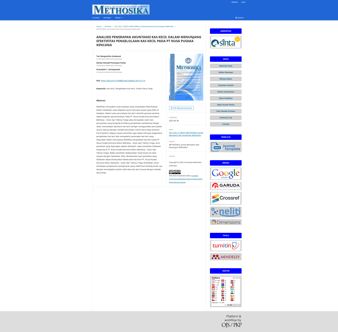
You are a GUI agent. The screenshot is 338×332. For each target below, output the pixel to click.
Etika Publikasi (226, 98)
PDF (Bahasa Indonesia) (182, 108)
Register (235, 2)
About (118, 17)
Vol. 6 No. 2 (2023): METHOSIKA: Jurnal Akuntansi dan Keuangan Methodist (143, 26)
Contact (225, 124)
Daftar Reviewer (226, 72)
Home (98, 26)
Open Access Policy (225, 104)
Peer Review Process (226, 111)
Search (240, 17)
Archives (107, 17)
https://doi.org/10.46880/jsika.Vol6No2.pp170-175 (123, 80)
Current (95, 17)
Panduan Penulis (225, 85)
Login (243, 2)
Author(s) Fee (226, 117)
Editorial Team (225, 66)
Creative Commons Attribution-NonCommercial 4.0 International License (185, 178)
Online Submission (225, 91)
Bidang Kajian (226, 79)
